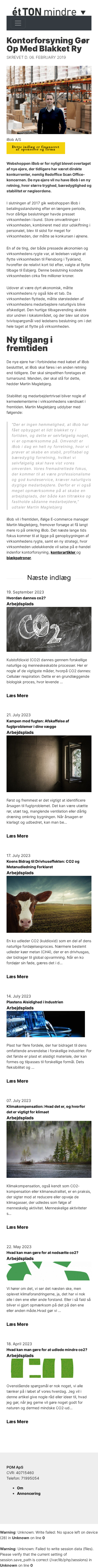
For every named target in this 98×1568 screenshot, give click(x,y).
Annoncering (29, 1493)
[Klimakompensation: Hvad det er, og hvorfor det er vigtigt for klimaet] (49, 1149)
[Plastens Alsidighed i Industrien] (49, 1024)
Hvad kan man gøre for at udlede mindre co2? (47, 1349)
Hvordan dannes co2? (26, 598)
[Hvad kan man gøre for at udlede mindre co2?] (49, 1368)
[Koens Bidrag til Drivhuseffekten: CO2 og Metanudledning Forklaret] (49, 904)
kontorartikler (63, 552)
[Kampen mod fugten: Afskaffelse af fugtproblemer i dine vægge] (49, 763)
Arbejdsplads (20, 603)
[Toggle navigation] (18, 23)
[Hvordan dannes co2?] (49, 629)
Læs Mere (17, 695)
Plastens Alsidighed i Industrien (35, 1002)
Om (20, 1488)
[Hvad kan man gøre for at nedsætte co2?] (49, 1271)
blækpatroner (19, 557)
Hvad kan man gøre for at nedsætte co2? (42, 1252)
